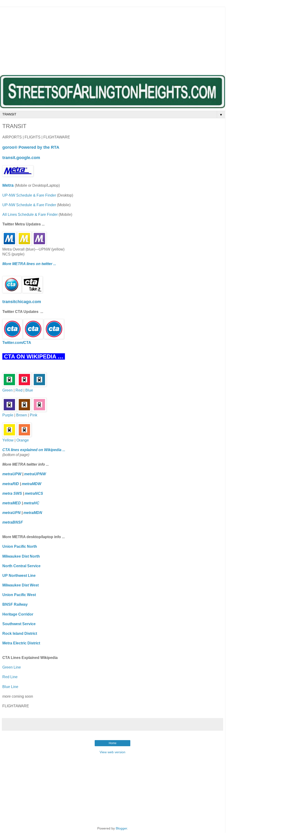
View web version (112, 752)
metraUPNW (35, 474)
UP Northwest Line (19, 576)
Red (18, 390)
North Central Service (21, 566)
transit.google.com (21, 157)
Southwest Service (19, 624)
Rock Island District (19, 633)
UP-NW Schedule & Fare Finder (29, 195)
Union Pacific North (19, 546)
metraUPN (11, 513)
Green (7, 390)
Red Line (10, 677)
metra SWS (12, 493)
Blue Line (10, 687)
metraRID (10, 484)
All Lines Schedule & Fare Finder (30, 215)
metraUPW (11, 474)
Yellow (8, 440)
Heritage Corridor (17, 614)
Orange (22, 440)
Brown (21, 415)
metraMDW (31, 484)
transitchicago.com (21, 301)
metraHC (31, 503)
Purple (7, 415)
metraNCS (34, 493)
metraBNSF (12, 522)
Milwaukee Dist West (20, 585)
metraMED (11, 503)
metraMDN (32, 513)
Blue (29, 390)
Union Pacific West (19, 595)
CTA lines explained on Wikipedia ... (33, 450)
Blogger (121, 828)
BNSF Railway (15, 604)
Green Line (11, 667)
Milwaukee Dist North (21, 556)
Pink (33, 415)
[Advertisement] (112, 40)
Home (112, 743)
